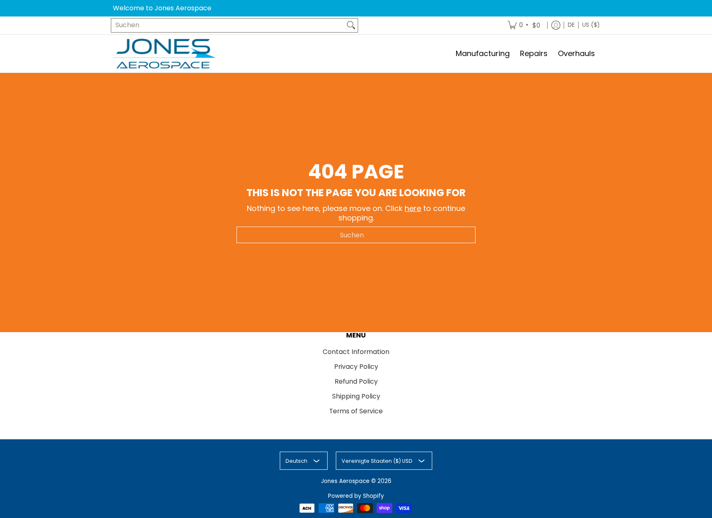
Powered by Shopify (356, 496)
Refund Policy (356, 381)
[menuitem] (524, 25)
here (413, 208)
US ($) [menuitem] (591, 25)
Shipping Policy (356, 396)
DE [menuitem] (571, 25)
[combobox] (227, 25)
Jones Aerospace (345, 481)
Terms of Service (356, 411)
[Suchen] (351, 25)
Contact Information (356, 351)
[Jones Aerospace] (164, 54)
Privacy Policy (356, 366)
